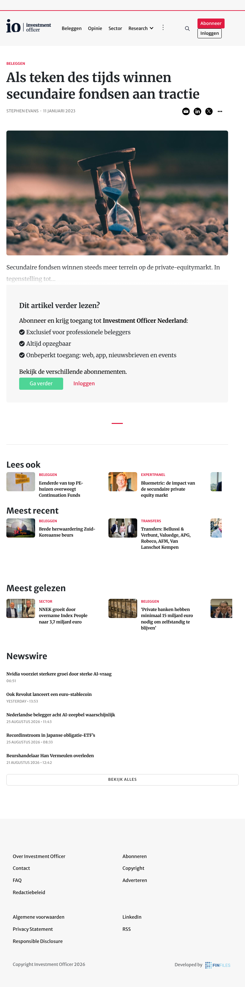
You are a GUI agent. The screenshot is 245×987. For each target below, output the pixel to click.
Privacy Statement (33, 929)
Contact (21, 868)
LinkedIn (132, 917)
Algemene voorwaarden (38, 917)
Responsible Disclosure (38, 941)
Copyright (133, 868)
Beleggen (72, 28)
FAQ (17, 880)
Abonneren (134, 856)
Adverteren (134, 880)
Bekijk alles (122, 779)
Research (138, 28)
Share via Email (186, 111)
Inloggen (209, 33)
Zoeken (187, 28)
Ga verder (41, 383)
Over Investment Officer (39, 856)
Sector (115, 28)
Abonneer (210, 23)
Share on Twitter (209, 111)
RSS (126, 929)
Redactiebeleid (29, 892)
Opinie (95, 28)
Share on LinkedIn (197, 111)
